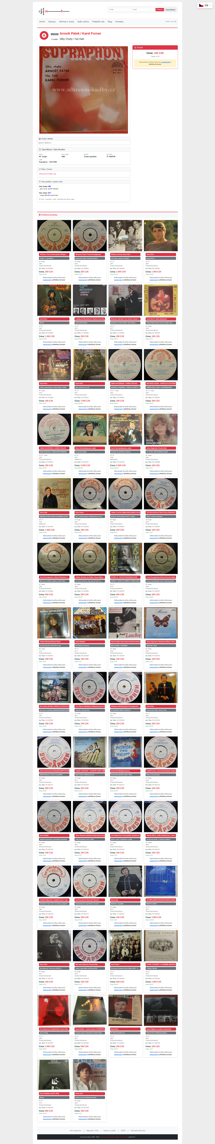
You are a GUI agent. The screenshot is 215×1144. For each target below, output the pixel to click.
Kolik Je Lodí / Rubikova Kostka (85, 1097)
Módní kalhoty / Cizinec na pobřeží (51, 774)
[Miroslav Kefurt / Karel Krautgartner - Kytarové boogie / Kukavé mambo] (90, 235)
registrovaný (166, 62)
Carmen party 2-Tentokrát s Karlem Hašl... (89, 1033)
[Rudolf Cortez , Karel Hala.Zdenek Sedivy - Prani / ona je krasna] (161, 752)
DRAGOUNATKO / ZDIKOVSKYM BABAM (53, 452)
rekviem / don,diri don (82, 710)
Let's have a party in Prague (120, 258)
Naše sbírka (83, 21)
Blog (110, 21)
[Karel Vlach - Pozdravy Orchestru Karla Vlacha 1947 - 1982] (125, 945)
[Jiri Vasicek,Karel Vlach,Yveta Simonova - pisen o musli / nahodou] (161, 493)
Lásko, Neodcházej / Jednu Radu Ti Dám (53, 387)
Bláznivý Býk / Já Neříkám (119, 645)
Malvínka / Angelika (117, 904)
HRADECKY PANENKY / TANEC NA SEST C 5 (125, 387)
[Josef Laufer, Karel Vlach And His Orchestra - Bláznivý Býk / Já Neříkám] (125, 622)
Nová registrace (75, 1131)
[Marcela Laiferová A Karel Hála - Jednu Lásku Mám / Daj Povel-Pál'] (90, 945)
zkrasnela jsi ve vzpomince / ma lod (87, 904)
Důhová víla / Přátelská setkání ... (157, 1033)
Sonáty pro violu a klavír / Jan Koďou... (123, 323)
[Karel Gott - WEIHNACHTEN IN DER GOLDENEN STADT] (54, 493)
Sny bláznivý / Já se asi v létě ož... (51, 968)
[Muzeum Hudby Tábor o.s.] (54, 11)
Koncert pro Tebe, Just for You (156, 710)
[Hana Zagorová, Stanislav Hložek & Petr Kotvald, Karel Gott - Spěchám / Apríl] (161, 622)
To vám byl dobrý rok (118, 1033)
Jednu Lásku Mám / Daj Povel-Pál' (86, 968)
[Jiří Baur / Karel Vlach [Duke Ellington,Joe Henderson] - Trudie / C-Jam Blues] (54, 235)
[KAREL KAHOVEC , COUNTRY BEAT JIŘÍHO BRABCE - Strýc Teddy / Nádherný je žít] (90, 752)
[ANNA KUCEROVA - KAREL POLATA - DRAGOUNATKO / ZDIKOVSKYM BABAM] (54, 429)
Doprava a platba (110, 1131)
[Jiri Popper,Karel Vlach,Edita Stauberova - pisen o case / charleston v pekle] (125, 816)
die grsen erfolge (80, 452)
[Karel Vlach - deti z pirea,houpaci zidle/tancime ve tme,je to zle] (90, 493)
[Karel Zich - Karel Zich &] (161, 235)
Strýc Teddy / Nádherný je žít (84, 774)
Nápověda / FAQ (92, 1131)
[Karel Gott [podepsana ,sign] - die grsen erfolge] (90, 429)
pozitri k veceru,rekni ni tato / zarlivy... (123, 516)
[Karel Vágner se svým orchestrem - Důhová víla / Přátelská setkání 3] (161, 1010)
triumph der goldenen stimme (120, 452)
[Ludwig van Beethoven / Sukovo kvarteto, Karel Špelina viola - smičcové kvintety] (90, 300)
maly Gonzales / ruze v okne (84, 839)
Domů (42, 21)
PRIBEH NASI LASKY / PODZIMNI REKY (159, 387)
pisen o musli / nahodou (154, 516)
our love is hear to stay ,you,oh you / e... (88, 581)
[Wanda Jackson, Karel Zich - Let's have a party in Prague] (125, 235)
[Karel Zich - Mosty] (54, 300)
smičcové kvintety (81, 323)
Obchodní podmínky (138, 1131)
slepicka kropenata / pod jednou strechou (53, 839)
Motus (42, 1097)
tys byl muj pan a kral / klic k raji (50, 645)
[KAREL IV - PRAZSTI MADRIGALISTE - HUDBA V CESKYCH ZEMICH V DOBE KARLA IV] (125, 558)
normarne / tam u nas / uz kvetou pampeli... (54, 904)
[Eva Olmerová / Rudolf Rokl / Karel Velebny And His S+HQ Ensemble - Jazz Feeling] (54, 1010)
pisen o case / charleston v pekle (121, 839)
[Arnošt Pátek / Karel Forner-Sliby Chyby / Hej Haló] (83, 90)
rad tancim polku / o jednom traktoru (158, 839)
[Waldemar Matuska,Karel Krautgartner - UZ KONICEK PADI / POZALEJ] (125, 687)
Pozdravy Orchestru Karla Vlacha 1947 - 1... (125, 968)
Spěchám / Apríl (151, 645)
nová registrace (170, 9)
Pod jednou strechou (82, 645)
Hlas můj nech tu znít (82, 387)
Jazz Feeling (44, 1033)
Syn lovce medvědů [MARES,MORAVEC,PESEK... (54, 710)
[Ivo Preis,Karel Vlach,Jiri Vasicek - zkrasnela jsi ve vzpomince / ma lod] (90, 881)
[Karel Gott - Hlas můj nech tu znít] (90, 364)
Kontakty (119, 21)
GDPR (123, 1131)
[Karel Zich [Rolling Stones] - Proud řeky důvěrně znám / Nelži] (125, 752)
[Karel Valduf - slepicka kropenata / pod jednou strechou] (54, 816)
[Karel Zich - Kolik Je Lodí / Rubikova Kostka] (90, 1074)
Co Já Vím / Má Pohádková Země (157, 452)
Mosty (42, 323)
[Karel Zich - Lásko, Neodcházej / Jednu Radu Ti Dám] (54, 364)
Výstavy (52, 21)
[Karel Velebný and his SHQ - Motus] (54, 1074)
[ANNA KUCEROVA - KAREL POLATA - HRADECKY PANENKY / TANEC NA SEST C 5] (125, 364)
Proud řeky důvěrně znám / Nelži (121, 774)
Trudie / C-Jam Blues (46, 258)
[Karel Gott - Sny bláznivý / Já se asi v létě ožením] (54, 945)
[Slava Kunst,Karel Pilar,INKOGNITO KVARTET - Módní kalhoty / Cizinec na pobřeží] (54, 752)
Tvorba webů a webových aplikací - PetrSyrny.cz (114, 1137)
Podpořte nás (98, 21)
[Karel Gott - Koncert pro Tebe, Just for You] (161, 687)
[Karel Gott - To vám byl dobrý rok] (125, 1010)
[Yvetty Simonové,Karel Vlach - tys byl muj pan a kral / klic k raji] (54, 622)
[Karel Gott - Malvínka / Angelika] (125, 881)
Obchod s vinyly (66, 21)
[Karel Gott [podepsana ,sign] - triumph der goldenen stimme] (125, 429)
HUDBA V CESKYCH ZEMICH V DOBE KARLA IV (125, 581)
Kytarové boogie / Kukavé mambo (86, 258)
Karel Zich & (150, 258)
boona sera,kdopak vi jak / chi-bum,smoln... (160, 581)
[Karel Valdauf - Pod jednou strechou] (90, 622)
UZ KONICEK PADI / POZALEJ (120, 710)
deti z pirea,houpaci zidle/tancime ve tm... (89, 516)
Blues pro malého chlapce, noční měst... (53, 581)
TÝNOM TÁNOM (151, 968)
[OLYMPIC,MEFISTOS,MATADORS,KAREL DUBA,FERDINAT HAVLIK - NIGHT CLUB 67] (161, 881)
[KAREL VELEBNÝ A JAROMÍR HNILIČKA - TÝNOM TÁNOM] (161, 945)
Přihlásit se (159, 9)
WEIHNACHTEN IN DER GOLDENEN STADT (54, 516)
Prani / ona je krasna (153, 774)
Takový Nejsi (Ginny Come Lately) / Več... (159, 323)
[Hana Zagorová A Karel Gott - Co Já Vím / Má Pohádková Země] (161, 429)
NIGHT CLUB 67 (151, 904)
